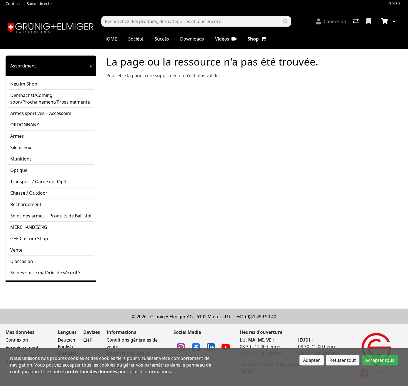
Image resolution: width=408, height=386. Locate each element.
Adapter (311, 360)
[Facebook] (196, 347)
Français (393, 3)
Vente (16, 250)
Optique (18, 170)
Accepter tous (379, 360)
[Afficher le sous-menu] (91, 66)
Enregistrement (22, 348)
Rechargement (25, 204)
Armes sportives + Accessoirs (40, 113)
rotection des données (92, 372)
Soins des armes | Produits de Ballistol (50, 216)
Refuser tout (342, 360)
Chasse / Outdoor (28, 193)
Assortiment (23, 66)
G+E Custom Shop (29, 238)
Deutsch (66, 340)
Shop (253, 39)
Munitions (21, 159)
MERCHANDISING (28, 227)
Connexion (17, 340)
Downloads (192, 39)
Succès (162, 39)
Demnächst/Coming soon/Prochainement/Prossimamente (50, 98)
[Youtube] (225, 347)
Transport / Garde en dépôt (39, 182)
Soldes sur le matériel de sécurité (45, 273)
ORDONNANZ (24, 125)
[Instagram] (181, 347)
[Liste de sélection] (369, 21)
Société (135, 39)
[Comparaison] (356, 21)
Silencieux (20, 147)
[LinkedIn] (211, 347)
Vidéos (222, 39)
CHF (87, 340)
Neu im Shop (23, 84)
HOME (110, 39)
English (65, 347)
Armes (17, 136)
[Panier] (383, 21)
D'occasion (21, 261)
